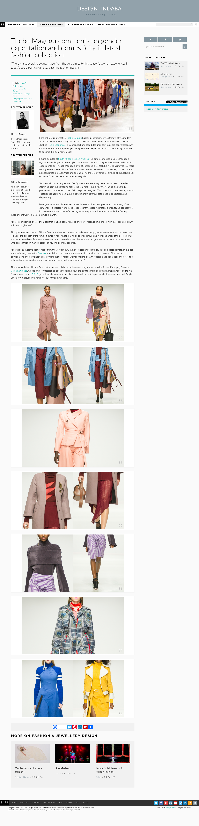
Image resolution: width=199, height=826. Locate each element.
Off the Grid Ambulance (171, 84)
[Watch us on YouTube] (175, 803)
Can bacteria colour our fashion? (28, 769)
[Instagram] (170, 803)
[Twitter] (69, 726)
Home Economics (56, 144)
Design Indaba (171, 807)
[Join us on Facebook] (165, 39)
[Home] (99, 9)
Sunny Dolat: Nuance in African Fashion (109, 769)
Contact (24, 803)
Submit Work (49, 803)
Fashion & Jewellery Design (20, 90)
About (13, 803)
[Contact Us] (195, 803)
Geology (41, 253)
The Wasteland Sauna (170, 63)
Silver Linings (166, 73)
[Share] (90, 726)
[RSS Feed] (190, 803)
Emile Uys (19, 86)
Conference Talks (80, 24)
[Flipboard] (85, 726)
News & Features (51, 24)
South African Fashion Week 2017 (74, 158)
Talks (58, 773)
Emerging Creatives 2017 (22, 98)
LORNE (34, 274)
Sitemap (69, 803)
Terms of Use (82, 803)
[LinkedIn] (80, 726)
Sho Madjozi (62, 768)
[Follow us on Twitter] (150, 39)
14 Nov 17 (22, 83)
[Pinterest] (74, 726)
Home (2, 24)
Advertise (35, 803)
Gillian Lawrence (19, 182)
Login (60, 803)
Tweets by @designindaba (156, 108)
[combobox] (174, 24)
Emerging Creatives (21, 24)
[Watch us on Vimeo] (180, 803)
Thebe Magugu (18, 134)
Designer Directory (111, 24)
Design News (22, 776)
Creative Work (18, 94)
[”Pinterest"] (180, 39)
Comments (17, 101)
